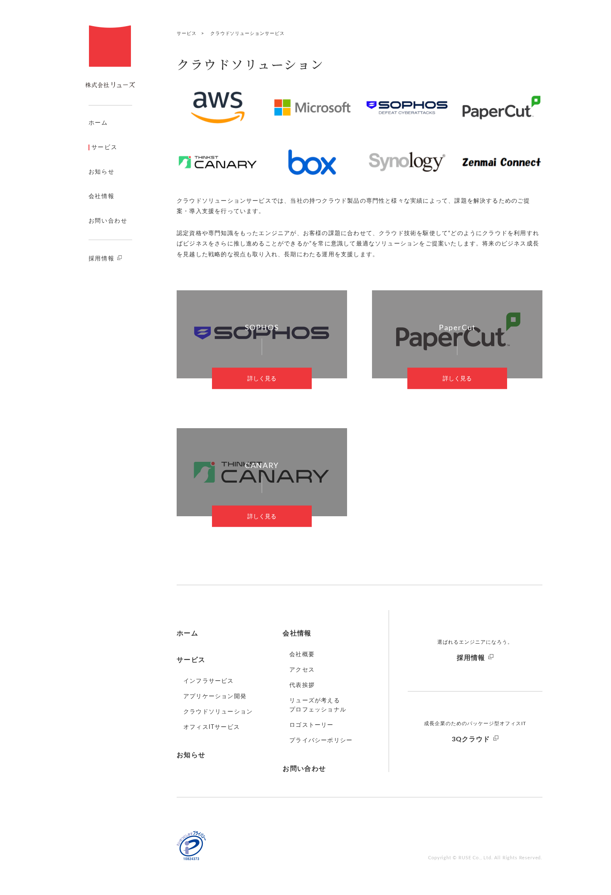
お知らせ (102, 172)
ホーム (98, 123)
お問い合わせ (108, 221)
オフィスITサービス (211, 727)
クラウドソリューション (218, 712)
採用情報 (102, 259)
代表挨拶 (302, 685)
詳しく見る (261, 378)
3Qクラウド (471, 739)
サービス (104, 147)
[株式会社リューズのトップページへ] (110, 56)
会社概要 (302, 654)
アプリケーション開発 (214, 696)
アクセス (302, 670)
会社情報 (102, 196)
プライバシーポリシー (320, 740)
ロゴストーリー (311, 725)
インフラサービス (208, 681)
